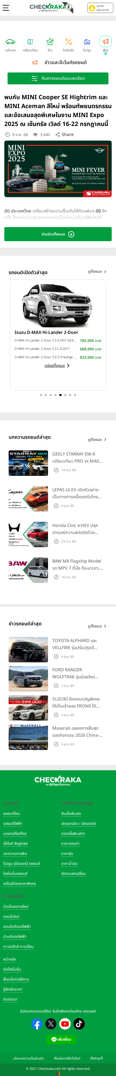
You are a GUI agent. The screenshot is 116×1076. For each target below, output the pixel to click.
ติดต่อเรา (10, 999)
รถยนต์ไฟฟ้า (12, 823)
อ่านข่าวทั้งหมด (53, 234)
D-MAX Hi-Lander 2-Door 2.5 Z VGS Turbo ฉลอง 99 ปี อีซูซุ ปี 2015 (46, 340)
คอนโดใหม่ (11, 916)
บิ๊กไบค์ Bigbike (15, 843)
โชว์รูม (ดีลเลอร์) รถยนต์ (21, 863)
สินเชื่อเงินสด (71, 813)
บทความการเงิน (15, 853)
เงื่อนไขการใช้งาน (16, 979)
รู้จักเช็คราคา (12, 989)
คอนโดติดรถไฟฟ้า (17, 926)
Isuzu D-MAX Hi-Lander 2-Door (46, 332)
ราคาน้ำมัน (69, 863)
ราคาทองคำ (70, 843)
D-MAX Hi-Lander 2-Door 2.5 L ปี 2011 (42, 348)
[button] (100, 8)
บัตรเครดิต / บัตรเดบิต (78, 823)
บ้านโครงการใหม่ (15, 906)
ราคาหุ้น (67, 853)
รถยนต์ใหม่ (11, 813)
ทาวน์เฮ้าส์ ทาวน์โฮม (18, 946)
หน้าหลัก (9, 959)
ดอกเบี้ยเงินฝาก (73, 833)
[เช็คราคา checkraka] (48, 7)
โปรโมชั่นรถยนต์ (15, 873)
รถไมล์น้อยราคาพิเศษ (19, 883)
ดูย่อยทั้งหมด (55, 365)
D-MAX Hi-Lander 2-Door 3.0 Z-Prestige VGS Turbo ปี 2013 (46, 357)
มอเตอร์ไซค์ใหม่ (15, 833)
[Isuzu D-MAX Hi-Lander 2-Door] (58, 305)
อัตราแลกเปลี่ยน (73, 873)
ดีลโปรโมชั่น (12, 969)
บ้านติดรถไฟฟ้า (14, 936)
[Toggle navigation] (6, 8)
